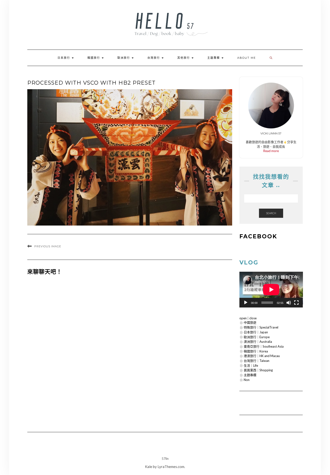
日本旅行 (64, 57)
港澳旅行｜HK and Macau (262, 356)
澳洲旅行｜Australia (258, 341)
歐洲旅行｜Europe (257, 337)
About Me (246, 57)
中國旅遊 (250, 322)
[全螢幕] (296, 302)
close (253, 318)
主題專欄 (214, 57)
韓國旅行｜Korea (256, 351)
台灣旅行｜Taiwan (256, 361)
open (243, 318)
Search (271, 213)
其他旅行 (184, 57)
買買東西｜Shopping (258, 370)
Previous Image (47, 246)
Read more (271, 151)
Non (247, 380)
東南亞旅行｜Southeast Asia (264, 346)
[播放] (245, 302)
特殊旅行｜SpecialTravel (261, 327)
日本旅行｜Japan (256, 332)
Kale (148, 466)
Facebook (258, 236)
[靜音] (288, 302)
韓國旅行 (94, 57)
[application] (271, 289)
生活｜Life (251, 365)
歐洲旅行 (124, 57)
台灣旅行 (154, 57)
